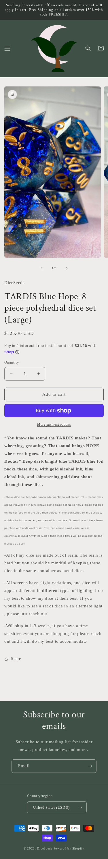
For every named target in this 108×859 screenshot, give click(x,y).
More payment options (54, 424)
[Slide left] (41, 268)
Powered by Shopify (69, 848)
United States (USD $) (51, 807)
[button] (7, 48)
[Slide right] (66, 268)
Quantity (11, 362)
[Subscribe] (90, 766)
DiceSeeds (44, 848)
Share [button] (16, 659)
